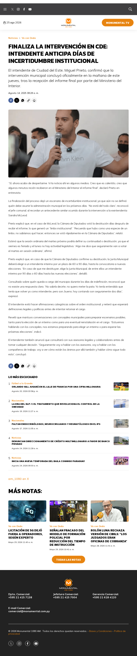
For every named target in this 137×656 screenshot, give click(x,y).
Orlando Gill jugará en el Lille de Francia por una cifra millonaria (56, 387)
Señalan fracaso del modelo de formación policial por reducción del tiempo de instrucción (67, 537)
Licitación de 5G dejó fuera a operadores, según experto (25, 534)
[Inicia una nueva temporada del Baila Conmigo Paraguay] (121, 461)
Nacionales (18, 400)
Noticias (13, 38)
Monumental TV (117, 23)
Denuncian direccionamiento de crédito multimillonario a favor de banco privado (61, 443)
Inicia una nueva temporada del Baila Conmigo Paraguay (48, 461)
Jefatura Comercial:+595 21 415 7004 (65, 596)
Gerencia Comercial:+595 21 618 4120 (106, 596)
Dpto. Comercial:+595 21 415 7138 (20, 596)
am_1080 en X (18, 479)
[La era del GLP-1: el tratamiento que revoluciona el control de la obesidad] (121, 403)
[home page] (68, 23)
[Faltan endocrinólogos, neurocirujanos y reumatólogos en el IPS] (121, 423)
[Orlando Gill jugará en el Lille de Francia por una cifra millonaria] (121, 386)
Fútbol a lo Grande (22, 383)
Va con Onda (29, 38)
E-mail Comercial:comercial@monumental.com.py (29, 609)
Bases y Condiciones (100, 631)
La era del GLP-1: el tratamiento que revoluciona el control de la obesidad (56, 405)
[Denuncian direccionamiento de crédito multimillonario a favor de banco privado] (121, 441)
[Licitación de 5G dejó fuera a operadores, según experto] (27, 511)
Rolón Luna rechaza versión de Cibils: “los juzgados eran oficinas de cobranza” (109, 535)
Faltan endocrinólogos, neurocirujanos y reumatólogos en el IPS (56, 424)
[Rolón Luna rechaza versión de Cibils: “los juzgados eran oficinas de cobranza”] (110, 511)
